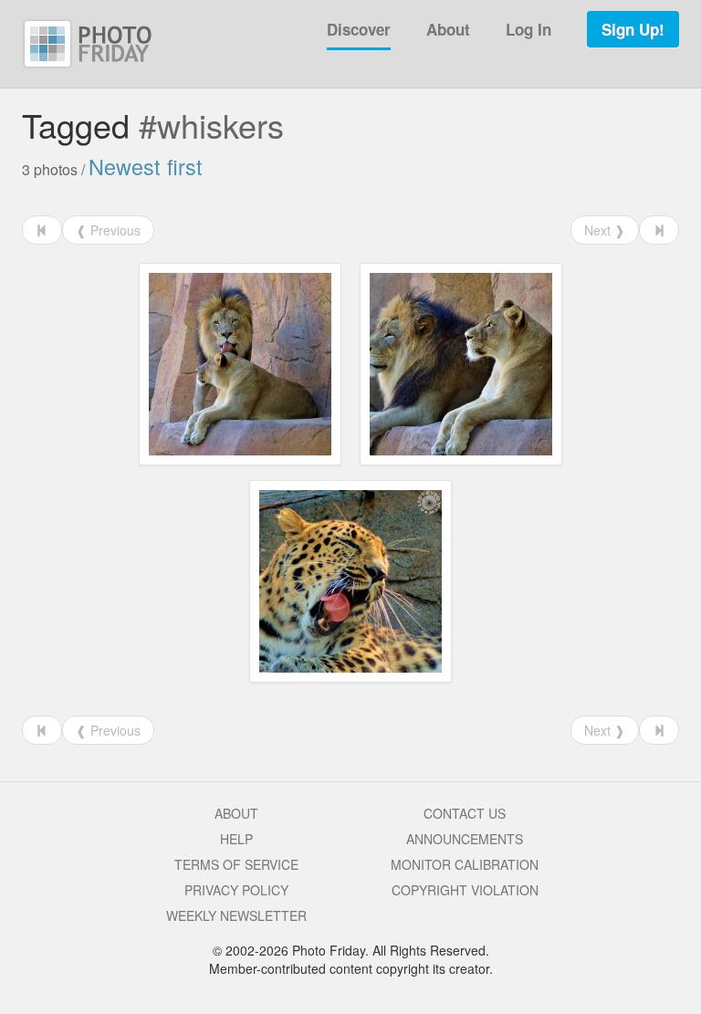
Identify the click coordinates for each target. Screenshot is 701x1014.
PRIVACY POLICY (236, 890)
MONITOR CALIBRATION (465, 864)
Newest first (146, 166)
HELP (236, 839)
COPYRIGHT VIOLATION (465, 890)
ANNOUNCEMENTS (464, 839)
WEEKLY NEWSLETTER (236, 915)
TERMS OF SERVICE (236, 864)
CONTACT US (465, 813)
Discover (359, 29)
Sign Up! (633, 29)
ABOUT (236, 813)
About (448, 29)
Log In (528, 29)
